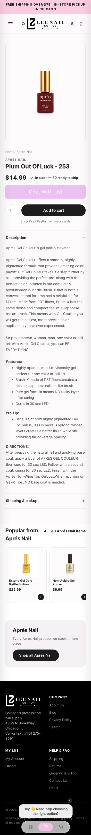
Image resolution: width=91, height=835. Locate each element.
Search (54, 727)
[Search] (23, 24)
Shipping (56, 758)
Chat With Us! (45, 192)
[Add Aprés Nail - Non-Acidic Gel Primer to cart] (84, 597)
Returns (55, 766)
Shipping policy (61, 818)
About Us (56, 705)
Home (9, 152)
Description (16, 237)
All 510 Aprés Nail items (65, 531)
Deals (53, 788)
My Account (14, 758)
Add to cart (53, 210)
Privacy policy (15, 818)
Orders (10, 766)
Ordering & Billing (63, 773)
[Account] (72, 24)
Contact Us (58, 780)
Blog (52, 712)
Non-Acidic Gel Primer (63, 582)
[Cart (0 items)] (81, 24)
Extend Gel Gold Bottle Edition (20, 582)
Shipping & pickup (21, 500)
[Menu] (10, 24)
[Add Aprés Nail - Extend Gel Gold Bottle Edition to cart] (41, 597)
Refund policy (38, 818)
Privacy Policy (60, 720)
